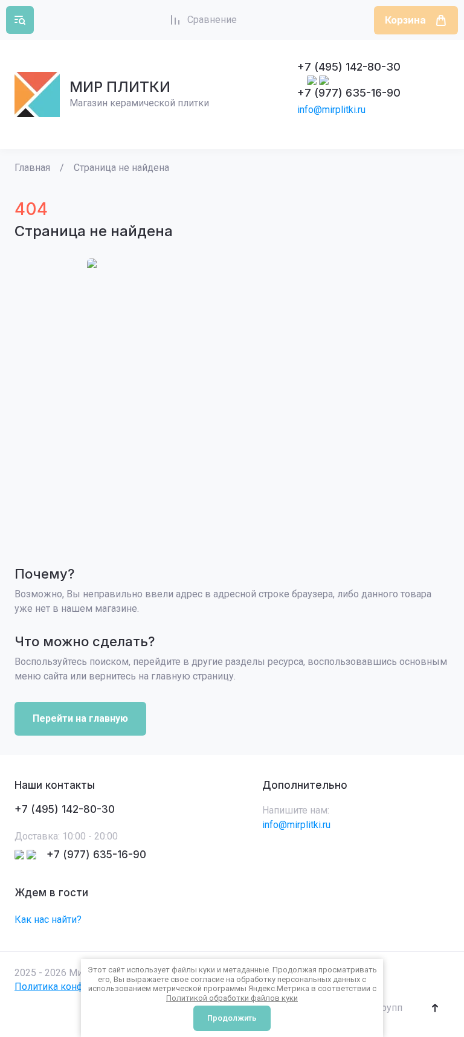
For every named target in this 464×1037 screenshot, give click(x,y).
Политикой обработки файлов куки (232, 998)
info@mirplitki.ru (331, 109)
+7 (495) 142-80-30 (349, 66)
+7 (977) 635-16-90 (349, 92)
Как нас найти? (48, 919)
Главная (32, 167)
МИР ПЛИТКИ (119, 86)
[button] (20, 20)
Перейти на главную (80, 718)
